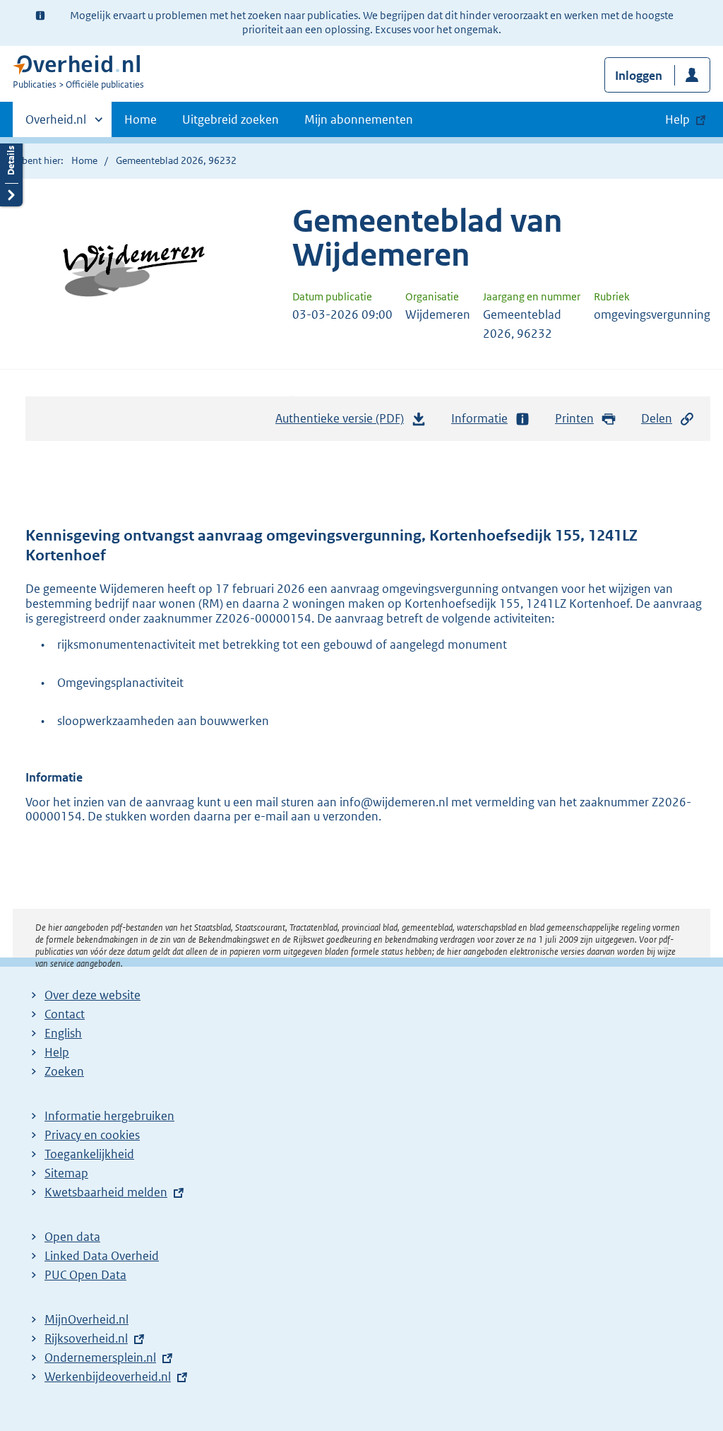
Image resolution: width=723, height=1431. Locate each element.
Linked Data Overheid (101, 1256)
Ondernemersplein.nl (100, 1357)
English (63, 1033)
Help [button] (677, 119)
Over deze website (92, 995)
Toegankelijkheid (89, 1154)
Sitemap (66, 1173)
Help (56, 1052)
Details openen (11, 171)
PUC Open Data (85, 1275)
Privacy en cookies (92, 1135)
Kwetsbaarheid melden (105, 1192)
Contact (64, 1014)
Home (140, 119)
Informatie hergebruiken (109, 1116)
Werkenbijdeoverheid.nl (107, 1376)
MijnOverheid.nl (86, 1319)
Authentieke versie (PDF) (343, 423)
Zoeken (64, 1071)
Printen (574, 418)
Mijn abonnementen (358, 119)
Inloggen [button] (638, 75)
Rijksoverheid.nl (86, 1338)
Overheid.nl (55, 124)
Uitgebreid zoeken (230, 119)
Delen (656, 418)
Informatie (479, 418)
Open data (72, 1236)
